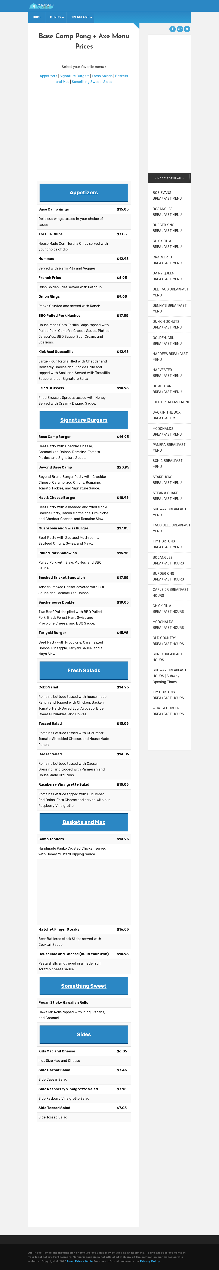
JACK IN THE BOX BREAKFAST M (167, 415)
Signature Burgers (74, 76)
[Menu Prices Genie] (41, 6)
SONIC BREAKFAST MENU (168, 464)
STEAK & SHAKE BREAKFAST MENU (167, 496)
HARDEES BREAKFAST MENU (170, 357)
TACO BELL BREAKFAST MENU (172, 528)
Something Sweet (86, 82)
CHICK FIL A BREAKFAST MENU (167, 244)
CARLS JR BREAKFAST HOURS (171, 592)
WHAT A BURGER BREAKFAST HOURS (168, 711)
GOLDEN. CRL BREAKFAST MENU (167, 341)
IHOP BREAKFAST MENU (171, 402)
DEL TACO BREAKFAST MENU (171, 292)
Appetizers (48, 76)
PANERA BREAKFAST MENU (169, 447)
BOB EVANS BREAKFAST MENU (167, 195)
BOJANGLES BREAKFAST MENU (167, 212)
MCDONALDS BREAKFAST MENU (167, 431)
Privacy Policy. (150, 1261)
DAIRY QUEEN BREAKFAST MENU (167, 276)
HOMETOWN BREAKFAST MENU (167, 389)
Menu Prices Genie (80, 1261)
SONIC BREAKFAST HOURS (168, 657)
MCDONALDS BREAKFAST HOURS (168, 625)
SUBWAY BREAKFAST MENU (169, 512)
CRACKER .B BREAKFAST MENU (167, 260)
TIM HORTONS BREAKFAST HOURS (168, 695)
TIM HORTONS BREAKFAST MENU (167, 544)
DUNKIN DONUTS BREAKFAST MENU (167, 324)
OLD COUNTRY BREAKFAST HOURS (168, 641)
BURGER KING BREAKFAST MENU (167, 228)
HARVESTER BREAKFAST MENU (167, 373)
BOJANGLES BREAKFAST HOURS (168, 560)
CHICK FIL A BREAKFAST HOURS (168, 609)
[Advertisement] (84, 133)
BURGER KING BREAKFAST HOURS (168, 576)
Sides (107, 82)
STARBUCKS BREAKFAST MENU (167, 480)
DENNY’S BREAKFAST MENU (170, 308)
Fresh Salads (102, 76)
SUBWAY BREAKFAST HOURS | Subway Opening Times (169, 676)
